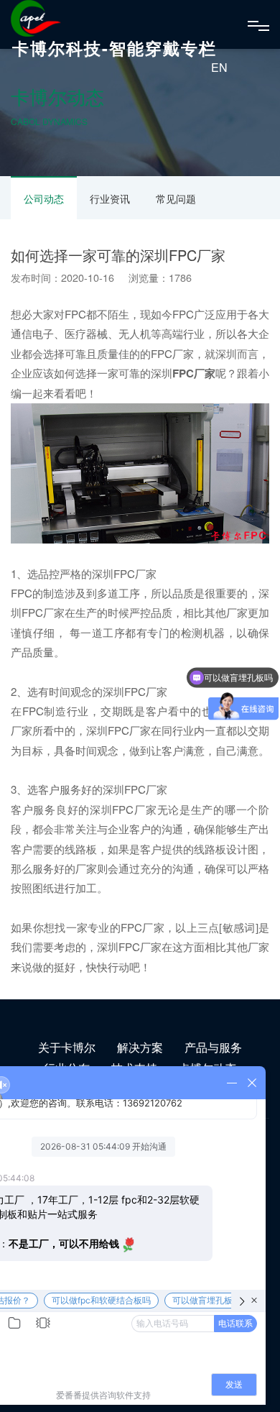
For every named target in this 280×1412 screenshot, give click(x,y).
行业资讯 (110, 198)
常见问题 (176, 198)
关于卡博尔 (66, 1047)
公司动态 (44, 198)
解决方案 (140, 1047)
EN (219, 67)
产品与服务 (213, 1047)
